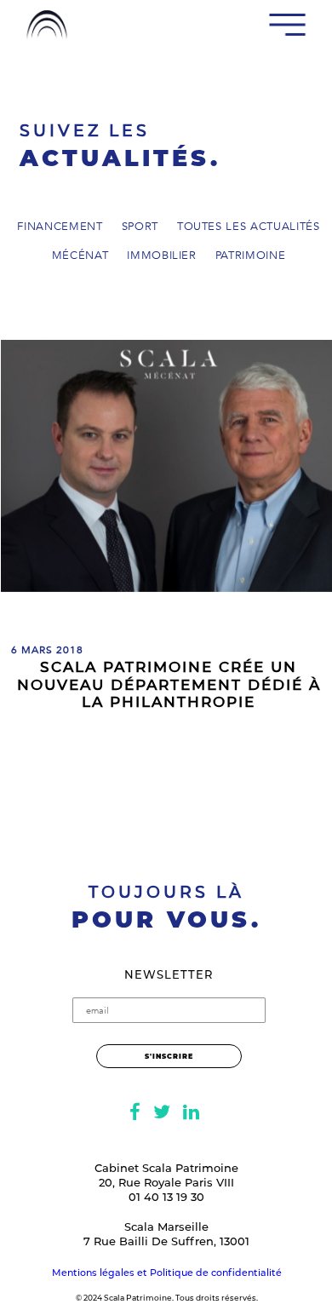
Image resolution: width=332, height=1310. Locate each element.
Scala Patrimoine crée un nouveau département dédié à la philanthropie (169, 684)
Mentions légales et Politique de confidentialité (167, 1272)
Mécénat (80, 256)
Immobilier (162, 256)
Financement (59, 227)
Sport (140, 227)
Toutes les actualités (248, 227)
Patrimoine (250, 256)
